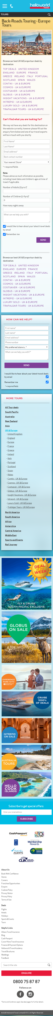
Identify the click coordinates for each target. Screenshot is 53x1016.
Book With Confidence (9, 873)
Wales (31, 80)
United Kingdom (28, 69)
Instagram (30, 994)
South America (12, 517)
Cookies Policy (7, 890)
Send (26, 365)
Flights (4, 909)
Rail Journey (11, 544)
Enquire (4, 886)
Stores (4, 877)
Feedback (5, 958)
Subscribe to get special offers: (26, 806)
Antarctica (10, 526)
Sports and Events (14, 540)
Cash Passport (7, 938)
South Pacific (11, 412)
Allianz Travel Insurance (10, 932)
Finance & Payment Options (12, 945)
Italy (30, 76)
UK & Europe (11, 430)
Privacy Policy (6, 896)
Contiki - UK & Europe (16, 84)
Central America (13, 530)
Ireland (19, 76)
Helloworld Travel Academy (11, 948)
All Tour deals (11, 407)
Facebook (20, 994)
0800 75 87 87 (11, 6)
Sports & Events (7, 919)
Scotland (9, 80)
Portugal (41, 76)
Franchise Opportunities (10, 883)
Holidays (4, 916)
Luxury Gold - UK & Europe (20, 106)
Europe (21, 73)
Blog (3, 935)
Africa (8, 521)
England (9, 73)
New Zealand (11, 421)
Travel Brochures (8, 951)
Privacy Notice (7, 893)
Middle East (11, 535)
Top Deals (9, 69)
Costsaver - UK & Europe (19, 91)
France (33, 73)
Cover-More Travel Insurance (12, 942)
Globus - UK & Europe (16, 95)
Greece (7, 76)
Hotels (3, 912)
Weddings (5, 955)
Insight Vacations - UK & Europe (24, 98)
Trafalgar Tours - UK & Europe (23, 109)
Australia (9, 416)
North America (12, 512)
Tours (3, 922)
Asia (7, 425)
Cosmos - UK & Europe (17, 87)
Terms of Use (6, 900)
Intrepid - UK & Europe (17, 102)
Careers (4, 880)
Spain (21, 80)
